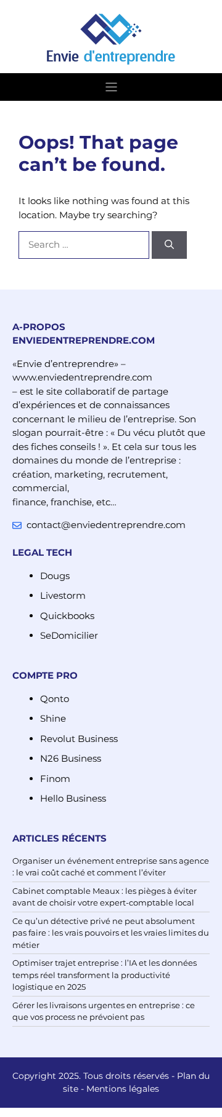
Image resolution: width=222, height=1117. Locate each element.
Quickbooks (67, 616)
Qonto (54, 699)
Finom (55, 778)
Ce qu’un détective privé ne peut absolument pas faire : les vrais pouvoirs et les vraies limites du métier (110, 933)
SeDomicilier (69, 635)
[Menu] (111, 87)
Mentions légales (122, 1088)
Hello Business (73, 798)
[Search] (169, 245)
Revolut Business (79, 738)
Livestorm (63, 595)
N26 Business (70, 758)
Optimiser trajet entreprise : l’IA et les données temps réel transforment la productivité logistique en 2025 (104, 975)
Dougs (55, 576)
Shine (53, 718)
